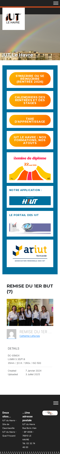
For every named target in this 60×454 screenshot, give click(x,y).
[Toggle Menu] (55, 3)
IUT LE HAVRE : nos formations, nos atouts (30, 140)
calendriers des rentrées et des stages (30, 100)
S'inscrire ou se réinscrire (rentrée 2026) (30, 78)
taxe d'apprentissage (30, 120)
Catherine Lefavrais (30, 336)
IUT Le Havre (17, 55)
